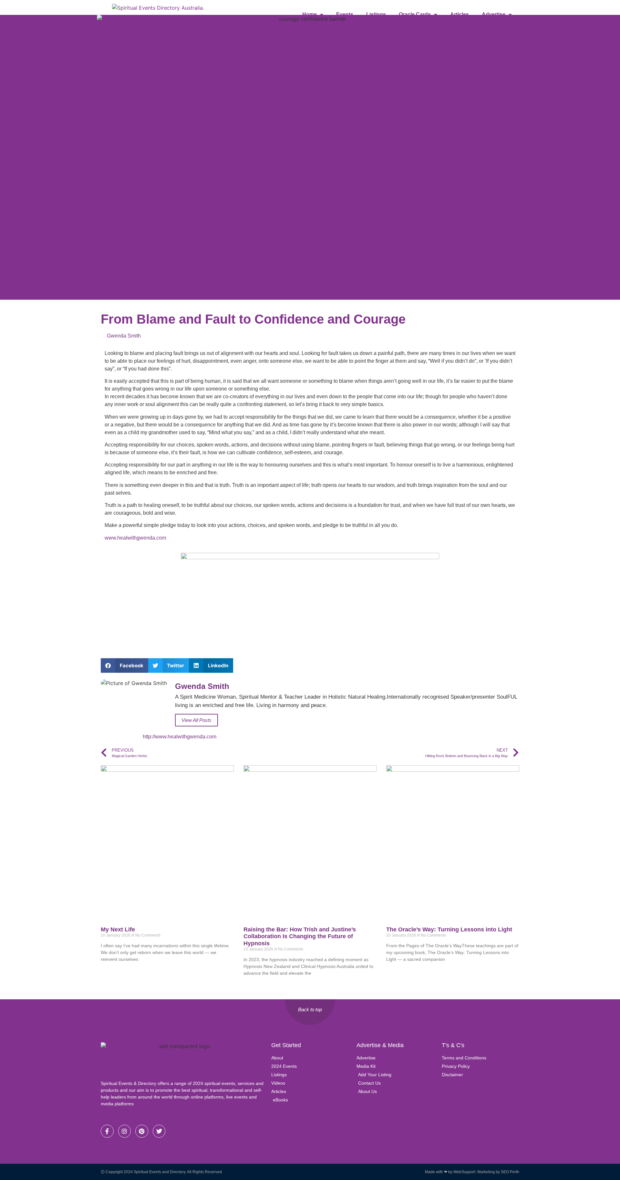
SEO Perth (510, 1172)
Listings (376, 14)
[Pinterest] (141, 1131)
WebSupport (464, 1172)
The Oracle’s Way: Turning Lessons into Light (449, 929)
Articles (459, 14)
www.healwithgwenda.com (135, 538)
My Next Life (118, 929)
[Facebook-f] (107, 1131)
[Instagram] (124, 1131)
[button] (124, 665)
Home (309, 14)
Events (344, 14)
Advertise (493, 14)
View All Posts (196, 720)
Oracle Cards (415, 14)
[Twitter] (159, 1131)
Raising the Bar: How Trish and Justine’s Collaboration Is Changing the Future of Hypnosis (299, 936)
